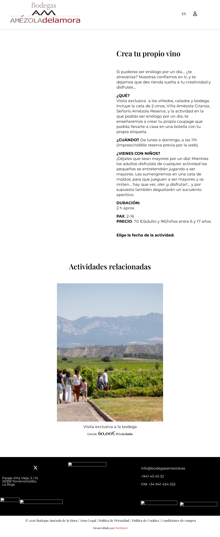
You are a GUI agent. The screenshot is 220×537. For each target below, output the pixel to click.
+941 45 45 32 (152, 476)
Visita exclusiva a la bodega (110, 426)
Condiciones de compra (179, 520)
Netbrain (121, 528)
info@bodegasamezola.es (163, 468)
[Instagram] (25, 467)
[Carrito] (201, 13)
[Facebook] (6, 467)
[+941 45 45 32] (136, 477)
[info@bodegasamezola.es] (136, 469)
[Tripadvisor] (16, 467)
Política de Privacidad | (115, 520)
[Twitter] (35, 467)
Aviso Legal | (89, 520)
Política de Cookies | (146, 520)
